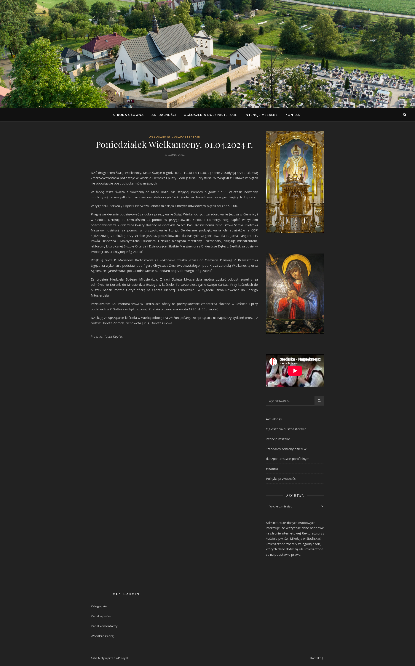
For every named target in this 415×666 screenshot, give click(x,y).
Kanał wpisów (101, 616)
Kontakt (294, 114)
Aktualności (164, 114)
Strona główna (128, 114)
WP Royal (122, 658)
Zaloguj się (99, 606)
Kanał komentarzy (104, 626)
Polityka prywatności (281, 478)
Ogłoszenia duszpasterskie (210, 114)
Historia (272, 468)
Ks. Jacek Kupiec (111, 336)
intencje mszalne (261, 114)
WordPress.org (102, 636)
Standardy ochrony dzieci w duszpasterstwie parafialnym (287, 454)
